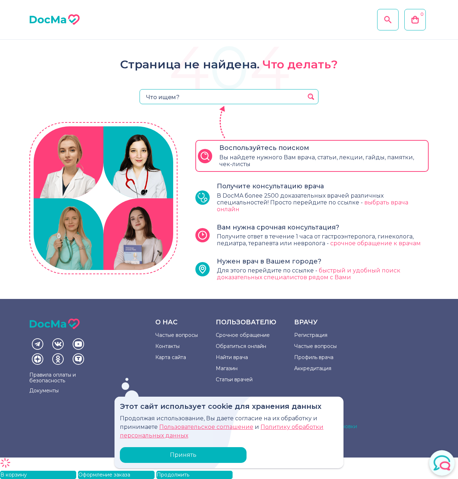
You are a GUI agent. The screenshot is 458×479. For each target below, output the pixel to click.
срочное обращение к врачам (375, 243)
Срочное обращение (243, 335)
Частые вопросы (176, 335)
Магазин (227, 368)
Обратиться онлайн (241, 346)
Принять (183, 454)
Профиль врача (313, 357)
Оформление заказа (104, 474)
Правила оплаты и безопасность (52, 377)
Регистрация (310, 335)
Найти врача (232, 357)
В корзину (13, 474)
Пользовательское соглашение (206, 427)
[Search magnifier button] (311, 97)
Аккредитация (312, 368)
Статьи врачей (234, 379)
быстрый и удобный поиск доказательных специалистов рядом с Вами (308, 274)
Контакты (167, 346)
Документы (44, 390)
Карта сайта (170, 357)
